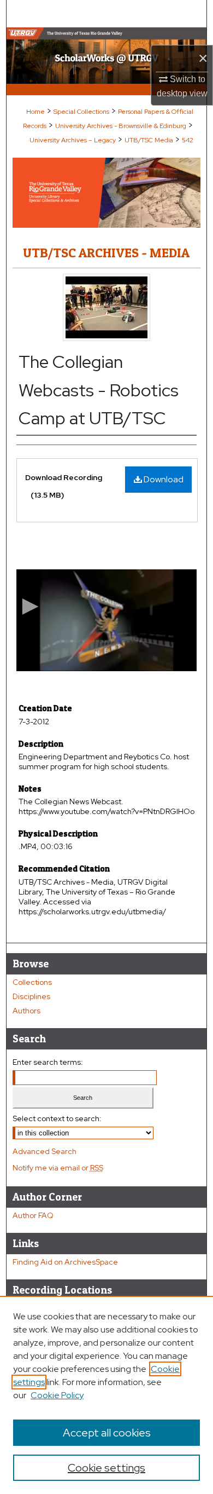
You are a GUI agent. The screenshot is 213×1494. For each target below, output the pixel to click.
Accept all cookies (107, 1433)
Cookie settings (106, 1468)
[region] (106, 1395)
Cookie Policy (57, 1395)
